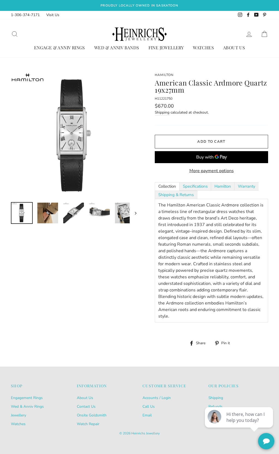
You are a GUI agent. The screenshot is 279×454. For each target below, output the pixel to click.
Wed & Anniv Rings (27, 406)
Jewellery (18, 415)
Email (147, 415)
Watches (203, 47)
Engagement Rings (27, 397)
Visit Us (52, 14)
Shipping (162, 112)
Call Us (148, 406)
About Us (234, 47)
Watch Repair (88, 423)
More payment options (211, 171)
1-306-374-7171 (25, 14)
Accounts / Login (156, 397)
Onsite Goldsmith (92, 415)
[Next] (133, 213)
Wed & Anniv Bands (116, 47)
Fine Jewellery (166, 47)
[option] (139, 5)
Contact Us (86, 406)
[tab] (167, 186)
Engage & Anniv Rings (59, 47)
